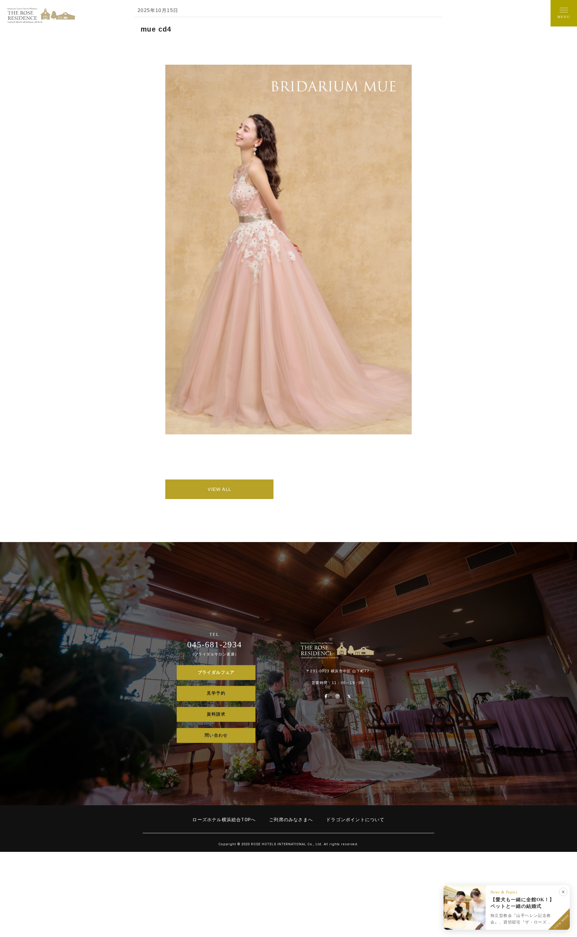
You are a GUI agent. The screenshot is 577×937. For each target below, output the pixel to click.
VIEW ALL (219, 489)
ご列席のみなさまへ (291, 819)
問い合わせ (216, 735)
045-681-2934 (214, 644)
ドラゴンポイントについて (355, 819)
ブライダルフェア (216, 672)
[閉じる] (563, 892)
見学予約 (216, 693)
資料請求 (216, 714)
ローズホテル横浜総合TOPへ (224, 819)
